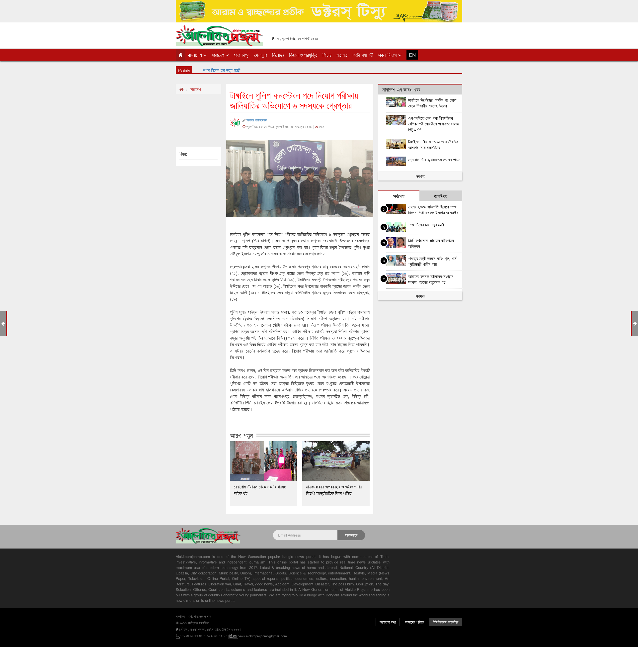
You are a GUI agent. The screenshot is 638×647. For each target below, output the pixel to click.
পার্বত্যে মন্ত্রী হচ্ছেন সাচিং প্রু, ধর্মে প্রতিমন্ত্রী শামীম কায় (432, 261)
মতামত (341, 54)
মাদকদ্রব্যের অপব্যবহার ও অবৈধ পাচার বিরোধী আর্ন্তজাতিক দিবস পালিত (334, 489)
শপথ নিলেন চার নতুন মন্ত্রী (426, 224)
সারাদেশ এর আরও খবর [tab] (401, 89)
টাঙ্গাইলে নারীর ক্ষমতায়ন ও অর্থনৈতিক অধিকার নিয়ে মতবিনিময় (433, 144)
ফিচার (326, 54)
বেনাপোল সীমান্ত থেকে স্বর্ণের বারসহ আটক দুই (260, 489)
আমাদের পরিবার (414, 622)
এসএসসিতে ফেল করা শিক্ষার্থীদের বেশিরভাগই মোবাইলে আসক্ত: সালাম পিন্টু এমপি (433, 123)
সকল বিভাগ (388, 54)
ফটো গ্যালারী (362, 54)
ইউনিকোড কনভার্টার (445, 622)
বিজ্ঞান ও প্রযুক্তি (303, 54)
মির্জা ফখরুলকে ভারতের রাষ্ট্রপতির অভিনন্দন (431, 243)
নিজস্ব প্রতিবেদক (256, 120)
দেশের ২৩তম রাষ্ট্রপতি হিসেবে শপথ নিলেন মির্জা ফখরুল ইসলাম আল (251, 69)
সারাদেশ (219, 54)
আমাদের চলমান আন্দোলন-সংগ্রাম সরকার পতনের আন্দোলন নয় (430, 279)
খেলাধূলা (260, 54)
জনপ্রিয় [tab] (440, 196)
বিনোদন (278, 54)
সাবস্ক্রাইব (351, 535)
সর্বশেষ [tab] (398, 196)
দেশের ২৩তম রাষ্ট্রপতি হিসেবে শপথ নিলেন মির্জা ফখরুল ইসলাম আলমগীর (433, 209)
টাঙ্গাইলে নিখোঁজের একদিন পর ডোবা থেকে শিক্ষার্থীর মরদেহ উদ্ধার (432, 102)
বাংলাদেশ (195, 54)
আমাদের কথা (388, 622)
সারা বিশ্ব (241, 54)
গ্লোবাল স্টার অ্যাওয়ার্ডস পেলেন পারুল (435, 159)
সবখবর (420, 176)
